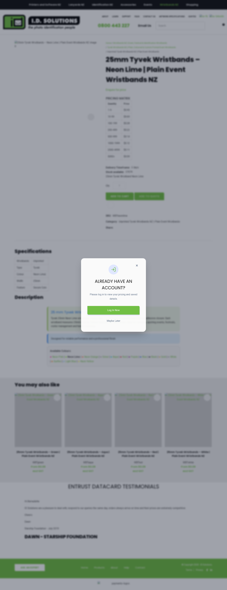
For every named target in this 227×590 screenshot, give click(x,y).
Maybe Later (113, 320)
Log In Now (113, 310)
